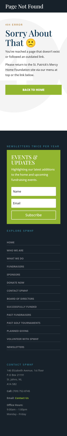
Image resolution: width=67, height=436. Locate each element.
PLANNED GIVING (17, 331)
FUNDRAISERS (15, 266)
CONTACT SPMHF (17, 290)
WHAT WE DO (15, 258)
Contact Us (22, 398)
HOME (10, 242)
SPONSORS (13, 274)
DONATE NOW (15, 282)
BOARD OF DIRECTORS (20, 299)
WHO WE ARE (15, 250)
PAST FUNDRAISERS (19, 315)
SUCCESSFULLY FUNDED (22, 307)
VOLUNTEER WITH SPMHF (23, 339)
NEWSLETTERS (15, 347)
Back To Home (33, 90)
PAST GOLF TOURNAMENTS (23, 323)
